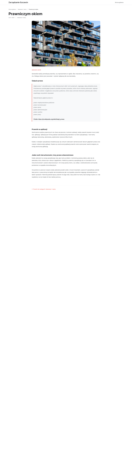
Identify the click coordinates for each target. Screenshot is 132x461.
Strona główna (119, 2)
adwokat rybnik (36, 70)
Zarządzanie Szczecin (18, 2)
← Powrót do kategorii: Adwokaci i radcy (44, 189)
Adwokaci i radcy (22, 9)
